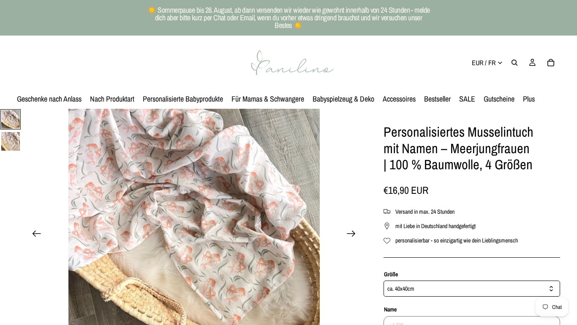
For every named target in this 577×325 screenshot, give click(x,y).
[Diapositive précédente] (34, 235)
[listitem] (529, 99)
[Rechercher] (514, 62)
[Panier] (551, 62)
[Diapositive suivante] (353, 235)
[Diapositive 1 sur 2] (10, 119)
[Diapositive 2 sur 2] (10, 141)
